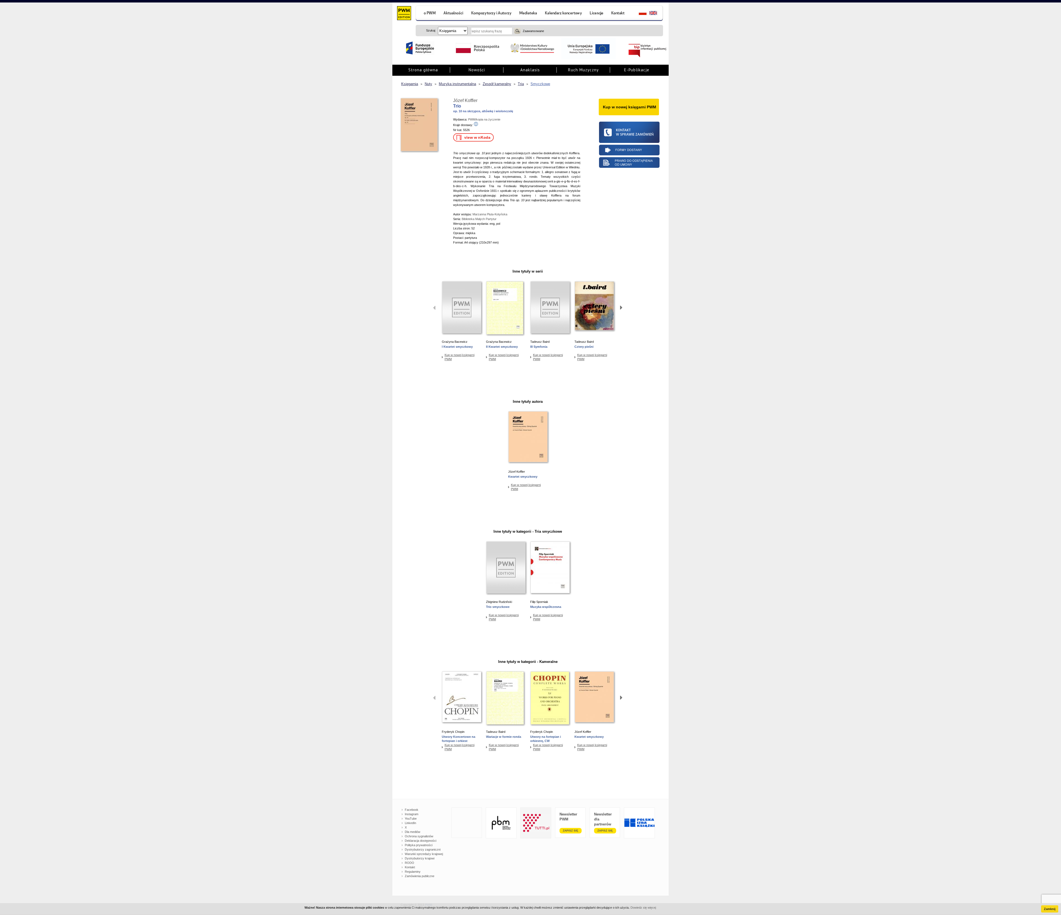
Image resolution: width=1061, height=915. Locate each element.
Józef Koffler (465, 100)
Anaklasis (530, 69)
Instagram (411, 814)
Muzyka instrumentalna (457, 84)
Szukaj (517, 31)
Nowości (477, 69)
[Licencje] (596, 13)
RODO (409, 862)
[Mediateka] (528, 13)
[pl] (639, 13)
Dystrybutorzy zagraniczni (422, 849)
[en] (656, 13)
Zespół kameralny (497, 84)
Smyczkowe (540, 84)
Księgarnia (409, 84)
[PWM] (403, 13)
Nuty (428, 84)
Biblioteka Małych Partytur (479, 219)
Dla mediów (412, 831)
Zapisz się (570, 830)
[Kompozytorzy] (492, 13)
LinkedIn (410, 823)
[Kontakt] (619, 13)
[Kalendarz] (563, 13)
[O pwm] (427, 13)
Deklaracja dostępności (420, 840)
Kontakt (410, 867)
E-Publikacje (636, 69)
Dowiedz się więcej (643, 907)
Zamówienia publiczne (419, 876)
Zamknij (1049, 909)
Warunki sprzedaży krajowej (424, 854)
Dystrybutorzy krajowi (419, 858)
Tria (521, 84)
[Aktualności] (454, 13)
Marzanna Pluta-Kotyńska (489, 214)
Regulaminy (413, 871)
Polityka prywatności (418, 845)
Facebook (411, 809)
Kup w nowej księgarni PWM (459, 357)
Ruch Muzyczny (583, 69)
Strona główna (423, 69)
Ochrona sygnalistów (419, 836)
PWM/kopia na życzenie (484, 119)
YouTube (411, 818)
